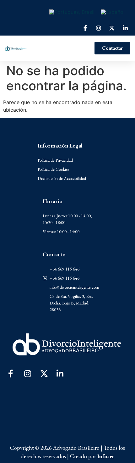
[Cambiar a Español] (113, 11)
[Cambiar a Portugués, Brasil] (72, 11)
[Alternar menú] (60, 48)
